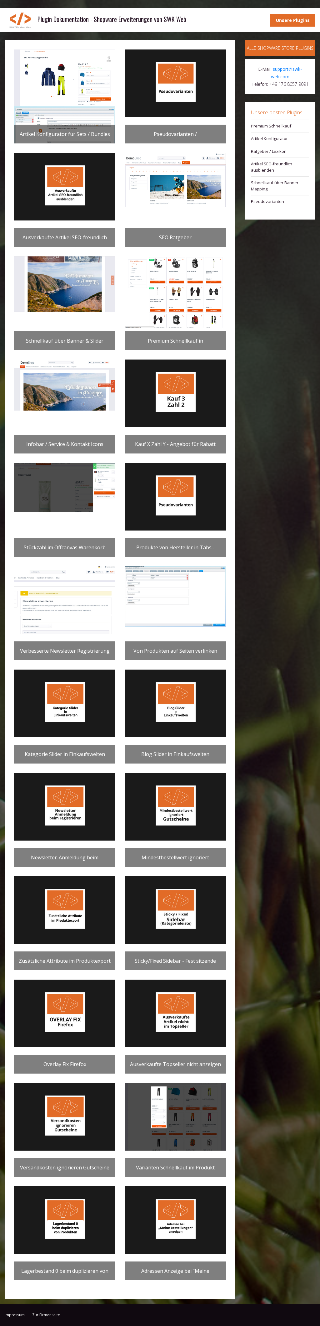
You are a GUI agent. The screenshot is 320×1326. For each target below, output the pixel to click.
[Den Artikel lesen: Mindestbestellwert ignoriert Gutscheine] (175, 807)
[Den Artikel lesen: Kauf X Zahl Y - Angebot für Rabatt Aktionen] (175, 393)
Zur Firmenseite (46, 1315)
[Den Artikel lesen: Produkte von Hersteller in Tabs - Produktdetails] (175, 497)
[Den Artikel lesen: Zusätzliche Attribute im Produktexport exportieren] (64, 910)
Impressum (15, 1315)
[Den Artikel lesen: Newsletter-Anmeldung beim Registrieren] (64, 807)
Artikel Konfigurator (269, 138)
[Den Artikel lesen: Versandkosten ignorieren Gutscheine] (64, 1117)
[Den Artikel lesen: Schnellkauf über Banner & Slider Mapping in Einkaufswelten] (64, 284)
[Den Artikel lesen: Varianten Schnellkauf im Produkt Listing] (175, 1117)
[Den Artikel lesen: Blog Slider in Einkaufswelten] (175, 703)
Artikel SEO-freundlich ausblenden (271, 167)
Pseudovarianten (267, 201)
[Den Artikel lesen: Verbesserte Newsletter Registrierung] (64, 600)
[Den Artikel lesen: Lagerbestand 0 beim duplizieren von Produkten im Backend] (64, 1220)
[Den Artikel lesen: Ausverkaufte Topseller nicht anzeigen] (175, 1013)
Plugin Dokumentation (20, 20)
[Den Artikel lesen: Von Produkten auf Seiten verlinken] (175, 596)
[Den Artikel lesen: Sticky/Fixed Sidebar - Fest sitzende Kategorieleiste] (175, 910)
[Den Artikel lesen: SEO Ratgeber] (175, 180)
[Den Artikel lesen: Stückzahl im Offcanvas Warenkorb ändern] (64, 487)
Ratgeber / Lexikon (269, 151)
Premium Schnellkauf (271, 126)
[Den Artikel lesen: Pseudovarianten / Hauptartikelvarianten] (175, 83)
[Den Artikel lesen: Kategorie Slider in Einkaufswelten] (64, 703)
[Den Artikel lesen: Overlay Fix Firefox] (64, 1013)
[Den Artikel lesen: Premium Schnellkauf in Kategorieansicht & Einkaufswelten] (175, 292)
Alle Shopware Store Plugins (280, 48)
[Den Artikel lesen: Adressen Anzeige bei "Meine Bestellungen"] (175, 1220)
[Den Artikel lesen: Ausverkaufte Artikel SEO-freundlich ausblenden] (64, 186)
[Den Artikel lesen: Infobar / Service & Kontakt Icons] (64, 385)
